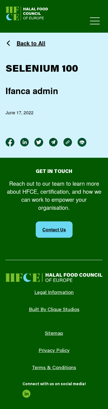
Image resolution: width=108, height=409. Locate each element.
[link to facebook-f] (10, 142)
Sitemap (54, 333)
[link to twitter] (38, 142)
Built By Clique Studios (54, 309)
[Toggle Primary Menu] (94, 21)
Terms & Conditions (54, 368)
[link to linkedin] (24, 142)
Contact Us (54, 229)
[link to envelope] (53, 142)
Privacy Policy (54, 350)
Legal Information (54, 292)
